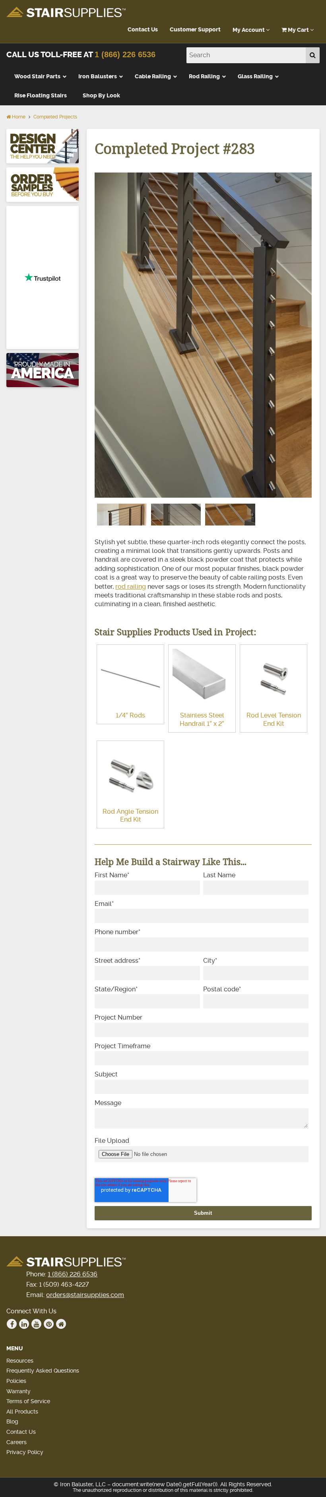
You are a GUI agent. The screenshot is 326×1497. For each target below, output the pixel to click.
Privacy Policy (24, 1452)
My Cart (298, 30)
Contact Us (143, 29)
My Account (249, 30)
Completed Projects (55, 117)
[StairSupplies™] (66, 12)
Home (18, 117)
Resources (19, 1360)
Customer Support (195, 29)
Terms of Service (28, 1401)
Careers (16, 1442)
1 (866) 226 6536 (125, 54)
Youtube (36, 1324)
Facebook (12, 1324)
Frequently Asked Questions (42, 1370)
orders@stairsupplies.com (85, 1295)
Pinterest (49, 1324)
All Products (22, 1411)
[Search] (313, 55)
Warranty (18, 1391)
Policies (16, 1381)
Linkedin (24, 1324)
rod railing (130, 586)
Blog (12, 1421)
